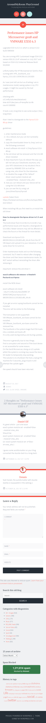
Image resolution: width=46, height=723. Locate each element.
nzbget (40, 694)
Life (7, 619)
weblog (26, 701)
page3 (5, 697)
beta (24, 684)
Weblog (8, 639)
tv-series (39, 697)
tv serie (5, 701)
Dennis (8, 387)
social (30, 697)
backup (20, 684)
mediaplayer (11, 693)
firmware (8, 689)
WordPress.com (27, 719)
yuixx (40, 701)
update (6, 197)
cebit (29, 684)
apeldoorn (15, 684)
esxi (7, 390)
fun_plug (15, 690)
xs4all (37, 701)
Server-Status (10, 627)
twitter (12, 700)
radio (9, 697)
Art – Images (10, 613)
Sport (7, 633)
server (16, 697)
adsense (8, 684)
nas (32, 694)
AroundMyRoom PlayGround (23, 4)
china (21, 687)
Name (7, 546)
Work (7, 642)
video (22, 701)
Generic (8, 616)
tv (35, 697)
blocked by (23, 670)
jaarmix (34, 690)
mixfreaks (24, 694)
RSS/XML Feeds (11, 624)
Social (8, 630)
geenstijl (19, 690)
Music (7, 622)
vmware (23, 390)
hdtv (26, 690)
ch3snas (16, 686)
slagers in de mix (23, 697)
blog (27, 684)
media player (18, 693)
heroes (29, 690)
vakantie (19, 701)
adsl (11, 684)
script (12, 697)
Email (7, 554)
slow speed (14, 390)
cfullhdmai (9, 687)
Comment (8, 518)
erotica (38, 687)
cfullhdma (35, 683)
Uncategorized (10, 636)
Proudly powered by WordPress (19, 716)
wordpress (32, 701)
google (23, 690)
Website (7, 562)
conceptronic (29, 686)
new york (36, 693)
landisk (38, 690)
